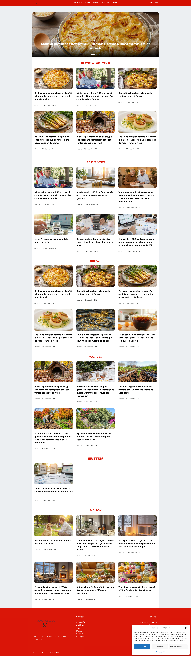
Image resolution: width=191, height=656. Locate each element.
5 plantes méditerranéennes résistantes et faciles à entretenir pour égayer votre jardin (93, 436)
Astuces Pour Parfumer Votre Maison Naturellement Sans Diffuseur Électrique (95, 590)
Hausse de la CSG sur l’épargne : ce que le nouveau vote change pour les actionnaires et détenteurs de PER (136, 242)
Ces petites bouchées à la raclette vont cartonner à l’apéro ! (135, 94)
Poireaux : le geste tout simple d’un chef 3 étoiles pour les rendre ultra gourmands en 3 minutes (51, 139)
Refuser (160, 647)
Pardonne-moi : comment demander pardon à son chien (52, 542)
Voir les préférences (178, 647)
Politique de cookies (160, 652)
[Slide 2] (95, 54)
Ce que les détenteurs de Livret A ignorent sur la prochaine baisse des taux (94, 242)
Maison (114, 3)
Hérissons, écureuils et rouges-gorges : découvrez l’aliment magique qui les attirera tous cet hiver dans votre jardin (95, 391)
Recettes (105, 3)
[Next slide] (146, 35)
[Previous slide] (45, 35)
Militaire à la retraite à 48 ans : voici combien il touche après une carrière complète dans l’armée (95, 46)
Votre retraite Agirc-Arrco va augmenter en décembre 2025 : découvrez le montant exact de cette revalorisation (136, 197)
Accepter (142, 647)
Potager (96, 3)
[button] (186, 628)
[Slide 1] (91, 54)
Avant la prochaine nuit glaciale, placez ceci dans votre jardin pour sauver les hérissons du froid (94, 139)
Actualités (78, 3)
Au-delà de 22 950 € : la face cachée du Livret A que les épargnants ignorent (94, 195)
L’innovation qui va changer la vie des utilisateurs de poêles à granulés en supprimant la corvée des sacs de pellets (95, 545)
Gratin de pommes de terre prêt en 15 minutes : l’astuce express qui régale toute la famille (53, 96)
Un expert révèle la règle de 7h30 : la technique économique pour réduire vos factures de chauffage (136, 543)
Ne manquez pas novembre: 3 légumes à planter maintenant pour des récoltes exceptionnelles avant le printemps (53, 438)
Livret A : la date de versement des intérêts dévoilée (53, 240)
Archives (80, 625)
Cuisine (87, 3)
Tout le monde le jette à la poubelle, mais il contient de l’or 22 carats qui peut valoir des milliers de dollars (94, 337)
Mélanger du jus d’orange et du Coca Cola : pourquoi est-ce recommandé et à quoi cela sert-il (136, 337)
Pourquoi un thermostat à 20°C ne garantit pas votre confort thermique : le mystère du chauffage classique (53, 590)
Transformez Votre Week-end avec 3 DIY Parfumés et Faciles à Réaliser (136, 588)
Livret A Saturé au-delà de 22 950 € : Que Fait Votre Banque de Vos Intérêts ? (53, 491)
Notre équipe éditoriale (149, 622)
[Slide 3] (99, 54)
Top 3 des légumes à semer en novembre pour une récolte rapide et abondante (135, 389)
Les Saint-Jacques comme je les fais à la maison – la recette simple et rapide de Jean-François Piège (137, 139)
